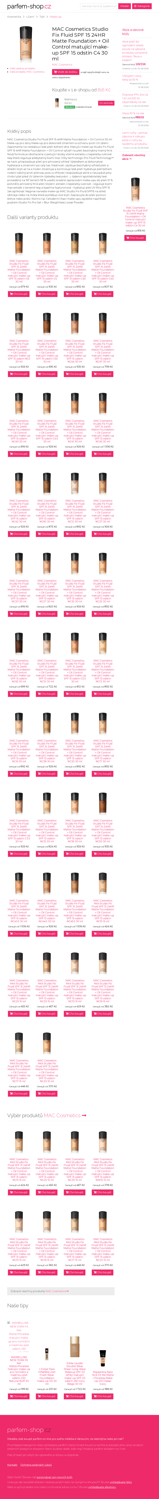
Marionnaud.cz (137, 122)
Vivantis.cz (127, 68)
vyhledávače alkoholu (102, 1487)
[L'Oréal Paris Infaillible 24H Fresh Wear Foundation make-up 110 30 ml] (46, 1355)
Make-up (55, 16)
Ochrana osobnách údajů (36, 1464)
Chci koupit (20, 294)
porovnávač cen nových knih (54, 1477)
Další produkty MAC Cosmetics (27, 71)
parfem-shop (29, 6)
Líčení (30, 16)
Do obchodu (106, 103)
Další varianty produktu (22, 68)
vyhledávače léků (121, 1482)
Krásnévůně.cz (137, 83)
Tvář (42, 16)
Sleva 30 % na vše (133, 113)
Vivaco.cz (128, 106)
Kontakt (12, 1464)
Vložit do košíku (67, 71)
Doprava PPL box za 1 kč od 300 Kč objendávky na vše (135, 98)
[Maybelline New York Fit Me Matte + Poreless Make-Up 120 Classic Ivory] (102, 1358)
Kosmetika (14, 16)
